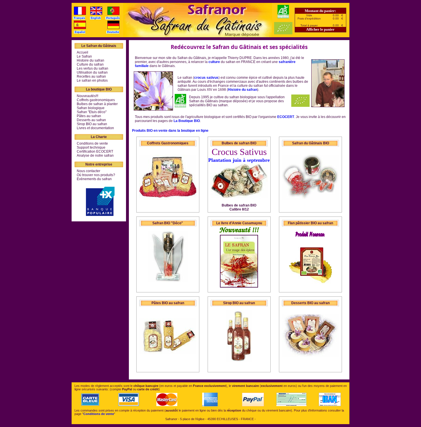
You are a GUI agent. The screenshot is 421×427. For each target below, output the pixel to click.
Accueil (82, 52)
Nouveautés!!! (87, 96)
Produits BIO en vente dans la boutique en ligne (170, 131)
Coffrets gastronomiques (96, 100)
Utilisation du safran (92, 72)
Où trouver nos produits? (96, 175)
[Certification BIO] (180, 106)
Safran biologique (91, 108)
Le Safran (84, 56)
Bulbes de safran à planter (97, 104)
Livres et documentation (95, 128)
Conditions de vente (92, 143)
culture (214, 62)
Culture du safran (90, 64)
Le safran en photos (92, 80)
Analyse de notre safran (95, 156)
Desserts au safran (91, 120)
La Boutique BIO (187, 121)
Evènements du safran (94, 179)
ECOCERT (285, 117)
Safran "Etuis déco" (92, 112)
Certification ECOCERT (95, 151)
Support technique (91, 147)
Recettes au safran (91, 76)
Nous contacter (88, 171)
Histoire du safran (90, 60)
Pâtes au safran (89, 116)
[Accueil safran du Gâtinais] (197, 20)
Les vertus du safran (92, 68)
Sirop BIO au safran (92, 124)
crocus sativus (206, 78)
